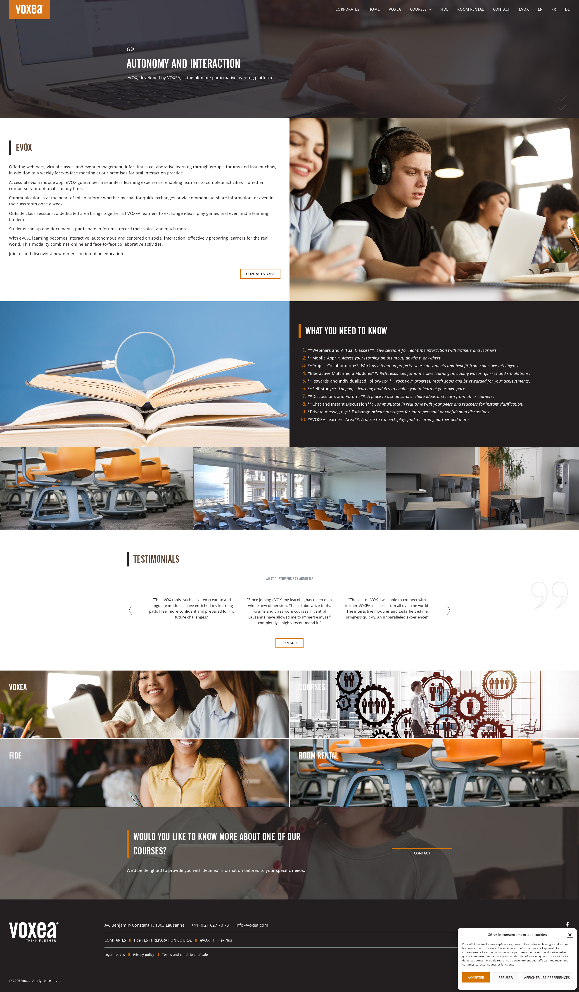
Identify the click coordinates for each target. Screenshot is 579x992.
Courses (418, 9)
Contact (501, 9)
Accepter (476, 977)
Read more (24, 718)
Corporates (347, 9)
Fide (444, 9)
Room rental (470, 9)
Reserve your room (322, 787)
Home (374, 9)
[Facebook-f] (567, 924)
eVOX (524, 9)
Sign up (311, 718)
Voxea (395, 9)
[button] (570, 935)
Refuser (505, 977)
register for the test (34, 787)
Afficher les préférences (547, 977)
